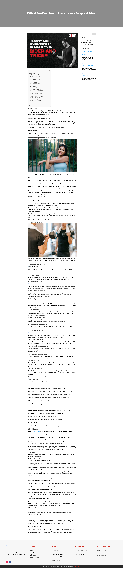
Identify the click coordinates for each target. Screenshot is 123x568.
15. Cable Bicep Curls (36, 99)
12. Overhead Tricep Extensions (38, 94)
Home (31, 550)
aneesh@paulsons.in (80, 557)
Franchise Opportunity (35, 557)
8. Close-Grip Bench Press (36, 89)
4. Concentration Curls (36, 83)
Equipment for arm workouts (36, 100)
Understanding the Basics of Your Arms (38, 74)
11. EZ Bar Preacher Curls (37, 93)
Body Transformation (88, 44)
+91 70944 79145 (79, 554)
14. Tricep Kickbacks (36, 97)
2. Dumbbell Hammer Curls (37, 80)
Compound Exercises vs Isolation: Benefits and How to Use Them (89, 58)
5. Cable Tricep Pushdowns (37, 85)
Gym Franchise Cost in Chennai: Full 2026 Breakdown (89, 69)
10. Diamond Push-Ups (36, 92)
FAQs (31, 105)
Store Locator (33, 555)
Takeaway (32, 103)
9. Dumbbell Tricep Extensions (37, 90)
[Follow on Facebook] (10, 562)
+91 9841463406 (102, 555)
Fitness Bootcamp (87, 42)
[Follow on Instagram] (7, 562)
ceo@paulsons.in (102, 558)
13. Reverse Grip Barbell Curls (37, 96)
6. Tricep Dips (34, 86)
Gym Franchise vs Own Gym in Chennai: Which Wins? (89, 79)
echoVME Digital (77, 566)
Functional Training (87, 41)
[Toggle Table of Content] (47, 71)
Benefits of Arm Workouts (35, 76)
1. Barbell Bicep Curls (36, 79)
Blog (31, 554)
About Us (32, 552)
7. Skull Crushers (35, 87)
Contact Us (32, 559)
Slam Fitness (32, 102)
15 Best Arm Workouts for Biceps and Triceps (39, 78)
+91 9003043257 (102, 553)
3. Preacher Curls (35, 82)
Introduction (32, 73)
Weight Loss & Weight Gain (89, 46)
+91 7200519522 (102, 550)
